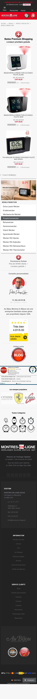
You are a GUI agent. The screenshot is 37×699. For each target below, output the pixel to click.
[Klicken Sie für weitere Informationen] (18, 375)
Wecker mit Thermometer (14, 250)
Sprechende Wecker (11, 234)
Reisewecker (8, 222)
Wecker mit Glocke (11, 238)
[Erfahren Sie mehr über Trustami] (2, 383)
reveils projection (9, 202)
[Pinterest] (20, 475)
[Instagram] (16, 475)
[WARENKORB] (23, 8)
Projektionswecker (11, 218)
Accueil (3, 23)
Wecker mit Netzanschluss (14, 246)
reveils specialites (22, 23)
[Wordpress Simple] (8, 475)
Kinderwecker (9, 210)
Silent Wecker (9, 230)
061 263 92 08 (20, 300)
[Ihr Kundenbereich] (32, 7)
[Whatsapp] (24, 475)
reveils (11, 23)
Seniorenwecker (10, 226)
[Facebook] (12, 475)
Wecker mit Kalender (12, 242)
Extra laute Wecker (11, 206)
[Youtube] (28, 475)
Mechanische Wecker (12, 214)
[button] (13, 8)
